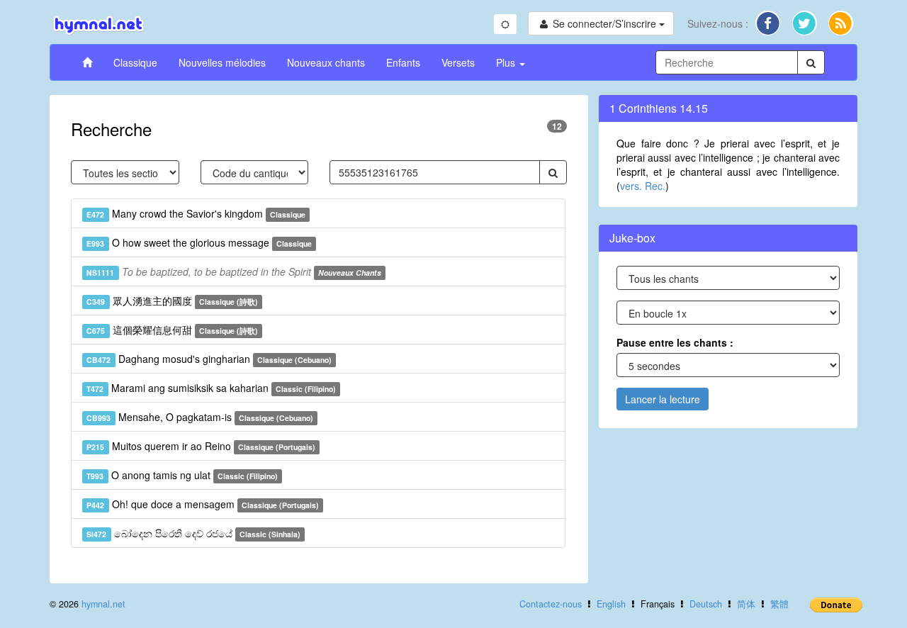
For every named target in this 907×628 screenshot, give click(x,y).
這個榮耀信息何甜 (172, 330)
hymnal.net (103, 604)
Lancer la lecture (662, 399)
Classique (135, 62)
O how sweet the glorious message (199, 242)
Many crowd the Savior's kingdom (195, 213)
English (611, 604)
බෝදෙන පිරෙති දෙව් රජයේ (193, 533)
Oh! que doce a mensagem (202, 504)
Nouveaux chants (326, 62)
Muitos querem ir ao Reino (200, 446)
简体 (746, 604)
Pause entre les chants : (674, 342)
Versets (458, 62)
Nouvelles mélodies (222, 62)
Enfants (403, 62)
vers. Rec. (642, 186)
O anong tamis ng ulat (182, 475)
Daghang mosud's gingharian (209, 359)
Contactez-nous (550, 604)
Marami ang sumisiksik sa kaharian (211, 388)
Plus (507, 62)
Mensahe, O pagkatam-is (199, 417)
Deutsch (705, 604)
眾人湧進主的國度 (172, 300)
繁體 (779, 604)
